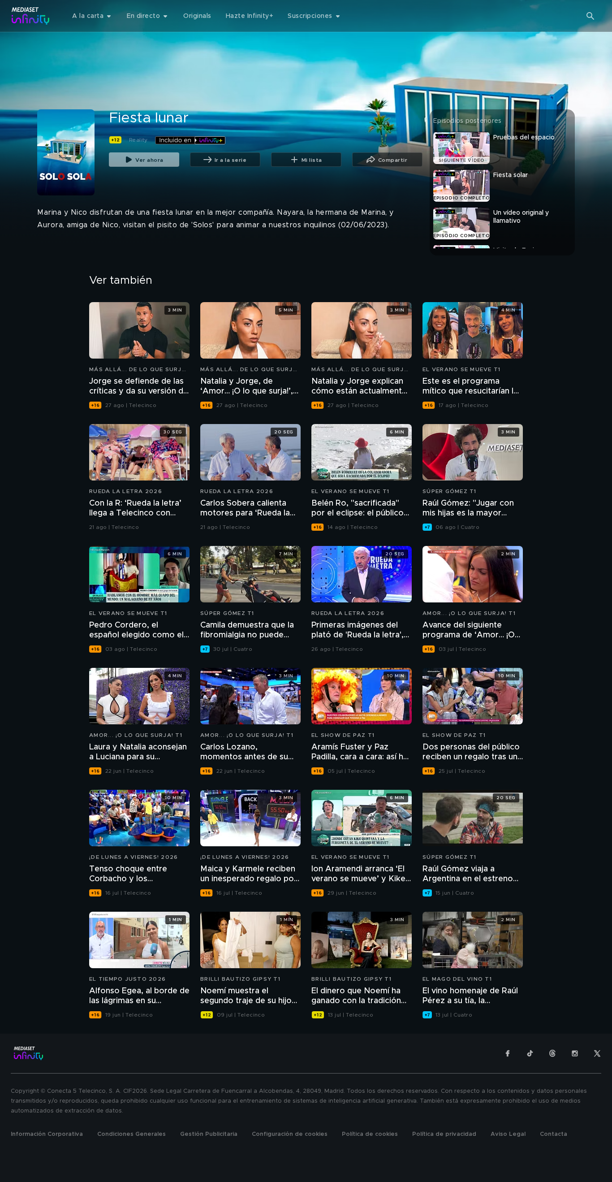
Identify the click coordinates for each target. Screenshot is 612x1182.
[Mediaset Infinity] (31, 16)
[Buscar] (590, 16)
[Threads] (552, 1053)
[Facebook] (508, 1053)
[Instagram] (575, 1053)
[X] (597, 1053)
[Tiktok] (530, 1053)
